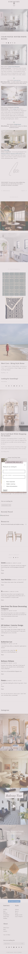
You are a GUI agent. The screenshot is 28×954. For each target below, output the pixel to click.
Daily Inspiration (10, 481)
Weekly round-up (10, 484)
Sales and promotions (11, 486)
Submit (5, 490)
